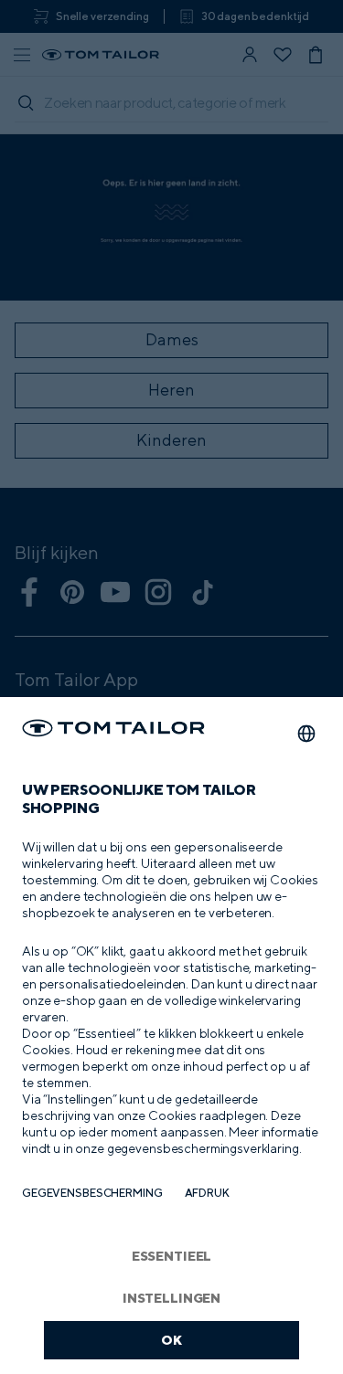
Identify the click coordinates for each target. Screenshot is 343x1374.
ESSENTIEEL (172, 1255)
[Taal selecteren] (306, 733)
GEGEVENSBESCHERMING (92, 1193)
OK (171, 1340)
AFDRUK (207, 1193)
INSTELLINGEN (171, 1297)
